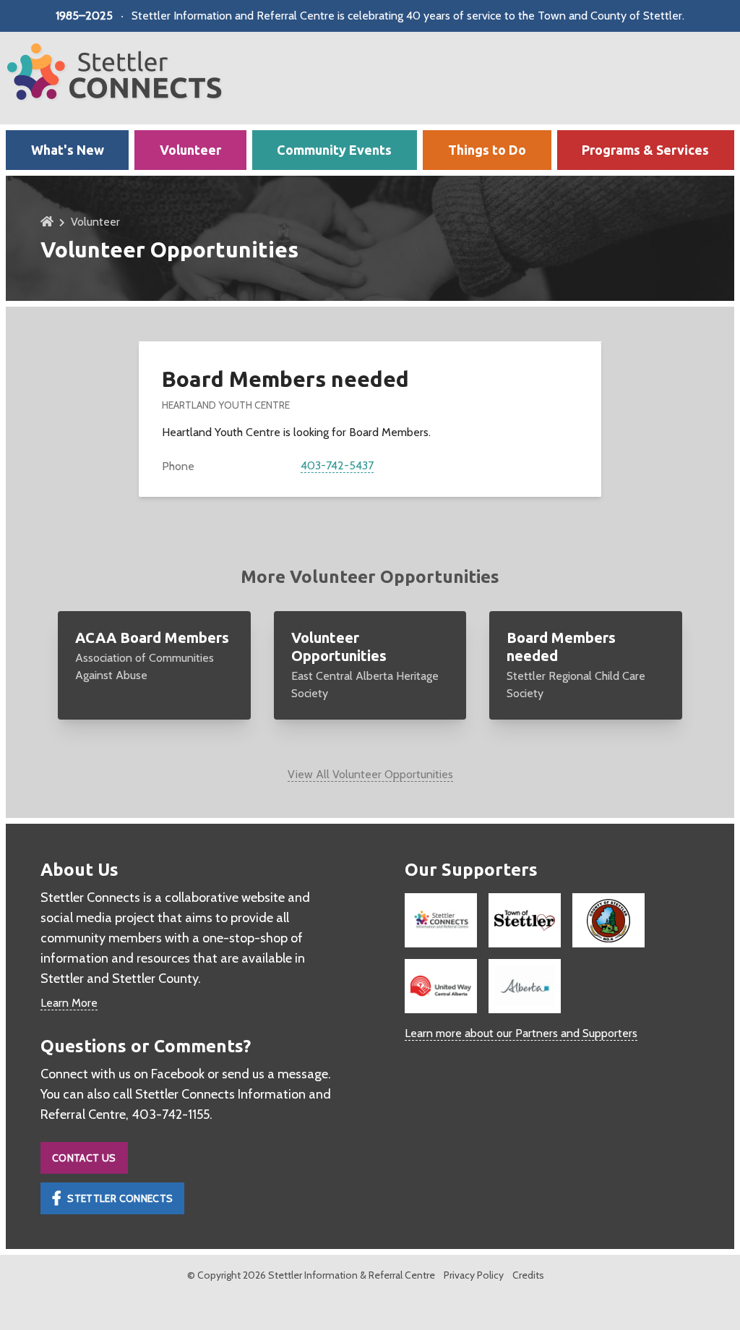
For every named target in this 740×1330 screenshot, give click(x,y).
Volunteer (95, 222)
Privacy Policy (474, 1275)
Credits (528, 1275)
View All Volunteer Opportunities (370, 774)
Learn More (69, 1003)
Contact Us (84, 1157)
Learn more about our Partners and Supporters (521, 1033)
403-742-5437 (337, 465)
